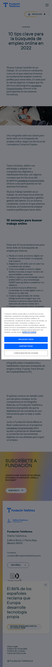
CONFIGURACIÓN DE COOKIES (26, 353)
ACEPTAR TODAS (26, 346)
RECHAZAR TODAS (26, 339)
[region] (26, 333)
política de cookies (29, 332)
